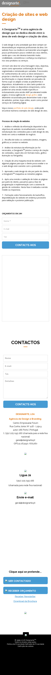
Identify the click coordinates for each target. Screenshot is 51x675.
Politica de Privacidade (15, 644)
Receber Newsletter (25, 596)
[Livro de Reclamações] (26, 653)
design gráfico (32, 95)
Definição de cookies (25, 646)
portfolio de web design (24, 108)
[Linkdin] (26, 667)
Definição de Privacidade (34, 644)
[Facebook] (24, 667)
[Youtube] (28, 667)
